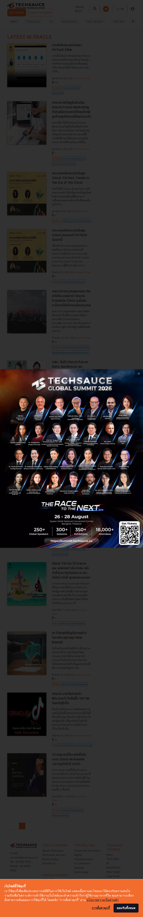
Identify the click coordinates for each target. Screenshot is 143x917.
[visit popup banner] (71, 458)
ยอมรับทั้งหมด (126, 908)
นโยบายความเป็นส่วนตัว (103, 900)
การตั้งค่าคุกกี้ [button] (101, 908)
